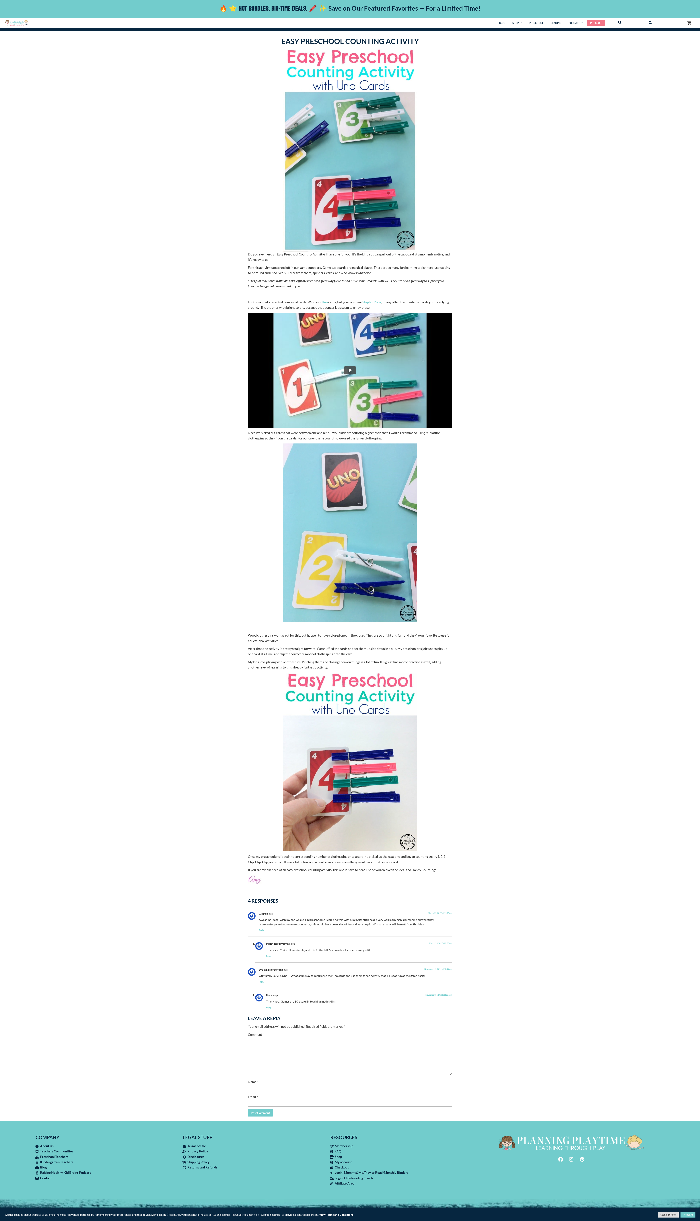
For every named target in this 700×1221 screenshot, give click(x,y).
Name (253, 1081)
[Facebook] (560, 1159)
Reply (261, 930)
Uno (325, 302)
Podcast (574, 23)
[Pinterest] (582, 1159)
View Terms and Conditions (336, 1214)
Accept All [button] (688, 1214)
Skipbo (367, 302)
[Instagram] (571, 1159)
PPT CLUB (595, 23)
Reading (556, 23)
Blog (502, 23)
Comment (256, 1034)
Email (253, 1096)
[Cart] (688, 23)
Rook (377, 302)
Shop (515, 23)
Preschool (536, 23)
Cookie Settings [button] (668, 1214)
